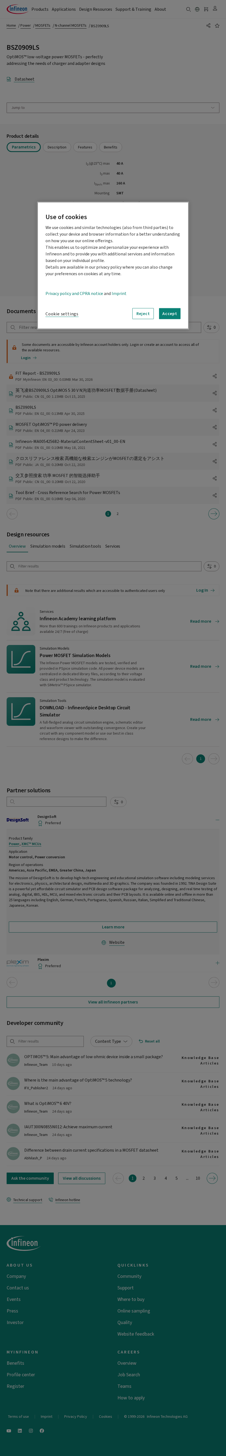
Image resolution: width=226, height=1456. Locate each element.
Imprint (119, 294)
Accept (169, 314)
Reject (143, 314)
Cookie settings (62, 314)
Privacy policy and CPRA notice (74, 294)
